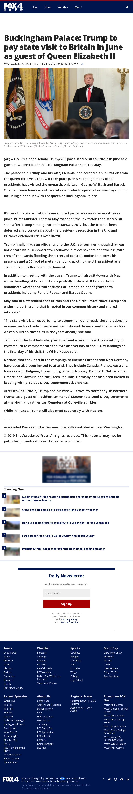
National (8, 660)
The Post (8, 708)
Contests (42, 739)
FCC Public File (44, 728)
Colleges (74, 676)
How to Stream (45, 716)
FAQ (39, 712)
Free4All (8, 712)
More (78, 7)
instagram (115, 779)
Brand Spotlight (45, 743)
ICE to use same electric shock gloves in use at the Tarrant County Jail (65, 522)
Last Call (8, 716)
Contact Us (43, 700)
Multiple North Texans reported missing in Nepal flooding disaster (63, 548)
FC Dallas (75, 668)
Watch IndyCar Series (115, 726)
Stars (73, 664)
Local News (10, 652)
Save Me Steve (111, 676)
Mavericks (75, 660)
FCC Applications (46, 732)
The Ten (8, 704)
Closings (41, 656)
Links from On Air (113, 652)
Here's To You (11, 758)
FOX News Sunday (13, 687)
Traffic (107, 664)
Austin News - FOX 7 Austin (81, 709)
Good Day (111, 648)
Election (8, 668)
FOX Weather (44, 672)
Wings (73, 672)
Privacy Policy (70, 619)
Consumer (9, 676)
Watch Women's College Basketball (113, 738)
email (127, 779)
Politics (7, 672)
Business (8, 680)
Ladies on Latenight (14, 720)
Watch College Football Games (116, 710)
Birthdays (109, 656)
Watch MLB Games (114, 715)
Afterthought (10, 736)
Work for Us (43, 720)
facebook (103, 779)
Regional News (81, 696)
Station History (45, 708)
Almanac (41, 664)
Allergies (41, 660)
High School (76, 680)
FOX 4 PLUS (43, 736)
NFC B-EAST (10, 739)
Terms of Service (68, 622)
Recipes (108, 660)
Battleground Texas (14, 724)
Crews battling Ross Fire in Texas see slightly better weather (60, 509)
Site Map (41, 747)
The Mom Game (12, 754)
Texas (7, 656)
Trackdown (10, 728)
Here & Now (10, 762)
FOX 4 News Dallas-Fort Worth (17, 64)
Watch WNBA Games (115, 743)
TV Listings (42, 724)
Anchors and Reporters (49, 704)
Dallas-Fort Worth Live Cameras (49, 678)
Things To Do (111, 672)
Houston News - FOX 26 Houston (83, 702)
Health (7, 683)
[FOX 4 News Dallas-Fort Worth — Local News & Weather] (14, 7)
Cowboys (75, 652)
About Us (44, 696)
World (7, 664)
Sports (75, 648)
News (36, 64)
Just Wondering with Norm (14, 749)
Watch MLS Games (114, 747)
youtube (121, 779)
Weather (43, 648)
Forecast (41, 652)
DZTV (7, 743)
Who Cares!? (10, 732)
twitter (109, 779)
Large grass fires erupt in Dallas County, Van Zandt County (58, 535)
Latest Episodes (15, 696)
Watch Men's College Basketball (115, 732)
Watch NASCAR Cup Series (114, 721)
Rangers (74, 656)
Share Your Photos (47, 682)
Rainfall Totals (44, 668)
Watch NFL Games (113, 704)
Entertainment (111, 668)
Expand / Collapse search (127, 7)
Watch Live (9, 700)
